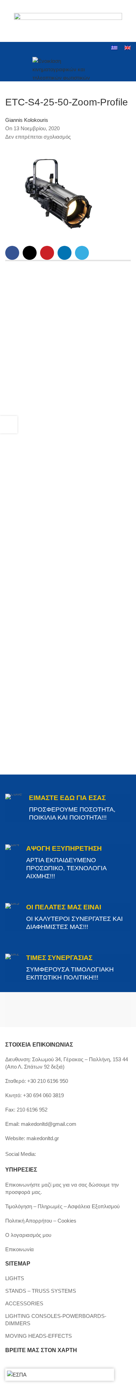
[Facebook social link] (9, 48)
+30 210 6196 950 (47, 1081)
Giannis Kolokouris (26, 120)
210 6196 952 (32, 1110)
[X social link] (30, 253)
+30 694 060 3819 (43, 1095)
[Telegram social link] (82, 253)
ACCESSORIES (24, 1303)
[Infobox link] (68, 808)
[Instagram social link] (18, 48)
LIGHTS (14, 1278)
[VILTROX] (36, 1009)
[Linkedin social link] (36, 48)
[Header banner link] (68, 21)
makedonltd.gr (43, 1138)
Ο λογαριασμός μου (28, 1235)
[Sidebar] (8, 424)
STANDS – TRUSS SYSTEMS (40, 1291)
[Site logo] (68, 68)
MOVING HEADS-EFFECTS (38, 1336)
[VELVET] (99, 1009)
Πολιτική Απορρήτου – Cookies (40, 1221)
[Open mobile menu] (8, 68)
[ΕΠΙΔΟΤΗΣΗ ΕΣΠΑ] (17, 1374)
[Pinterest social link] (47, 253)
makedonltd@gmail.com (48, 1124)
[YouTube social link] (27, 48)
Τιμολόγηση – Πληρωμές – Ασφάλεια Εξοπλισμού (62, 1206)
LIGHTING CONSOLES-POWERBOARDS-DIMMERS (55, 1319)
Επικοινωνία (19, 1249)
